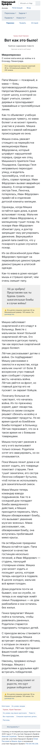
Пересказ (10, 23)
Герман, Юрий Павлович (21, 36)
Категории (6, 706)
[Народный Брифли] (8, 3)
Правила (8, 18)
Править (22, 23)
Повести (32, 713)
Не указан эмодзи (18, 706)
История (34, 23)
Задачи (22, 13)
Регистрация (17, 8)
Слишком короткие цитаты (26, 716)
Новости (20, 18)
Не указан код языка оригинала (15, 713)
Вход (29, 8)
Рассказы (6, 720)
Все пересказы (8, 716)
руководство (9, 314)
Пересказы (10, 13)
